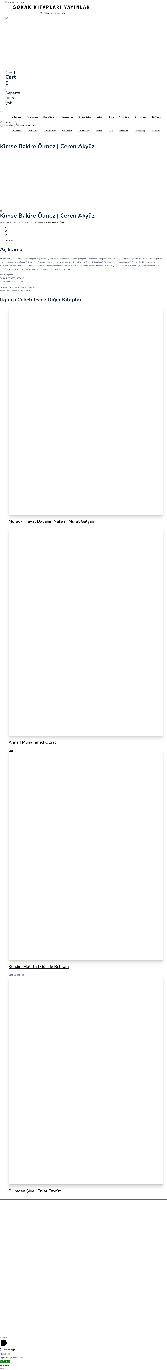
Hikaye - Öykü (58, 222)
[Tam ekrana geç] (6, 1365)
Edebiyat (47, 222)
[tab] (86, 240)
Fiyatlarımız (32, 117)
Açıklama (9, 240)
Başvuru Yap (140, 117)
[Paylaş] (3, 1365)
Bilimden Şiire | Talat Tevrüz (35, 1191)
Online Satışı (85, 117)
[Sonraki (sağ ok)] (3, 1368)
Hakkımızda (16, 117)
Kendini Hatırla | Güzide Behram (39, 966)
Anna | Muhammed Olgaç (32, 742)
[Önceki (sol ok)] (1, 1368)
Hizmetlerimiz (49, 117)
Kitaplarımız (67, 117)
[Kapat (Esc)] (1, 1365)
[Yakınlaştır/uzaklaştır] (8, 1365)
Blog (111, 117)
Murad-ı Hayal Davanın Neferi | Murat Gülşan (51, 521)
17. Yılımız (156, 117)
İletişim (100, 117)
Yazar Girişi (124, 117)
